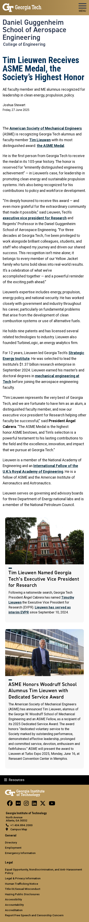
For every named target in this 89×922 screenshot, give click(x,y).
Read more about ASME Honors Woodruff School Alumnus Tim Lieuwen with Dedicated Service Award (44, 699)
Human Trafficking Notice (21, 883)
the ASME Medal (50, 146)
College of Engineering (24, 44)
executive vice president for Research (35, 218)
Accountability (14, 904)
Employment (13, 847)
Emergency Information (20, 853)
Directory (11, 842)
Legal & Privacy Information (23, 878)
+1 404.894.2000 (21, 825)
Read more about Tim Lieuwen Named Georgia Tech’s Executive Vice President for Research (44, 569)
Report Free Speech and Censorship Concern (34, 915)
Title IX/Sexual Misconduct (22, 888)
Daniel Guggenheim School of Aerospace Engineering (34, 30)
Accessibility (13, 899)
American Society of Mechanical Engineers (46, 128)
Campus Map (18, 829)
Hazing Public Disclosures (22, 894)
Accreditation (14, 910)
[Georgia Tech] (24, 792)
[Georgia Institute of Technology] (22, 6)
